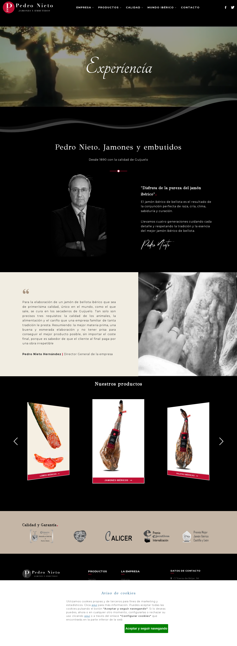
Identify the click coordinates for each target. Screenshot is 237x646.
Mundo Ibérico (160, 7)
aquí (94, 605)
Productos (108, 7)
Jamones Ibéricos (117, 480)
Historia (125, 579)
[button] (221, 441)
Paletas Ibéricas (185, 475)
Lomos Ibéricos (48, 475)
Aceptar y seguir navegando (146, 628)
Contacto (190, 7)
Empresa (83, 7)
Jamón (92, 579)
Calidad (133, 7)
